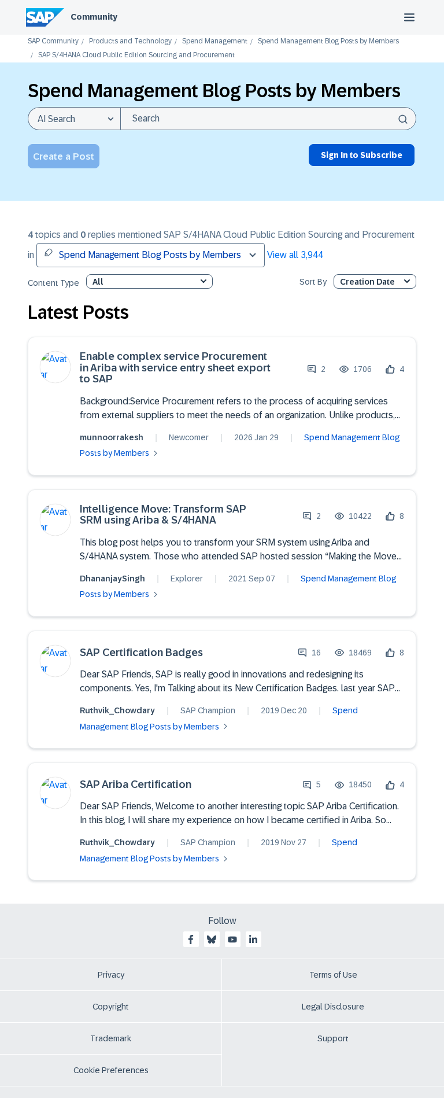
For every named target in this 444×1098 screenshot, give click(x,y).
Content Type (53, 283)
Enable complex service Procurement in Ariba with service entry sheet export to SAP (175, 368)
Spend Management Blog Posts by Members (328, 41)
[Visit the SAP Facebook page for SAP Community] (190, 939)
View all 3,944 (295, 255)
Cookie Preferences (111, 1070)
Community (94, 16)
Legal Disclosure (333, 1006)
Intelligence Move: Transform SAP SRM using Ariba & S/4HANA (163, 515)
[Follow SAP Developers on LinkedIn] (253, 939)
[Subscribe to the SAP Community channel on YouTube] (232, 939)
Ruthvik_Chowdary (117, 710)
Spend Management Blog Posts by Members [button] (150, 255)
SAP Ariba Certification (135, 784)
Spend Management (214, 41)
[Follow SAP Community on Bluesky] (211, 939)
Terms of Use (333, 974)
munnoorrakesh (111, 437)
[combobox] (268, 118)
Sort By (313, 282)
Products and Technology (130, 41)
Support (333, 1038)
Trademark (110, 1038)
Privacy (111, 974)
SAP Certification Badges (141, 652)
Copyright (110, 1006)
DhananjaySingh (112, 578)
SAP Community (53, 41)
